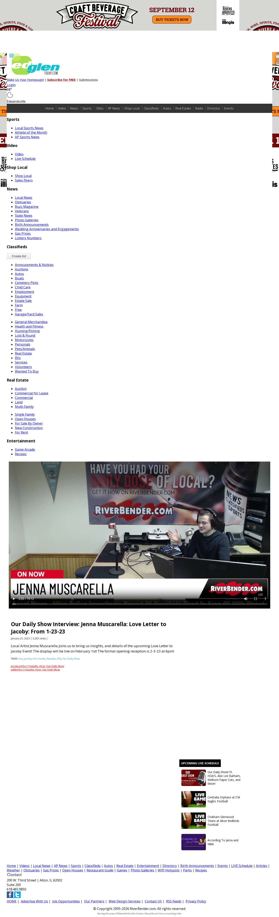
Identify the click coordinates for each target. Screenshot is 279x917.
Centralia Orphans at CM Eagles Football (224, 799)
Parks (187, 870)
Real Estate (183, 108)
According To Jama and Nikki (223, 842)
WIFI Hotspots (169, 870)
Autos (167, 108)
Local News (41, 866)
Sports (87, 108)
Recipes (201, 870)
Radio (199, 108)
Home (49, 108)
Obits (100, 108)
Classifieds (151, 108)
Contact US (153, 901)
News (74, 108)
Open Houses (72, 870)
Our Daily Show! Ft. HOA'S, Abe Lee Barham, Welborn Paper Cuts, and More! (224, 778)
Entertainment (148, 866)
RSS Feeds (173, 901)
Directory (213, 108)
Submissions (88, 80)
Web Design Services (125, 901)
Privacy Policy (196, 901)
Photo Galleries (142, 870)
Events (229, 108)
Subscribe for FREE (61, 80)
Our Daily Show (71, 658)
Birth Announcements (197, 866)
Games (122, 870)
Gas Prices (51, 870)
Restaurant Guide (100, 870)
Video (62, 108)
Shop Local (132, 108)
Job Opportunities (66, 901)
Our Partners (94, 901)
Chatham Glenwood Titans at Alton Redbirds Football (223, 821)
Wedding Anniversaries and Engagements (47, 229)
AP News (114, 108)
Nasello (51, 658)
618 (59, 658)
